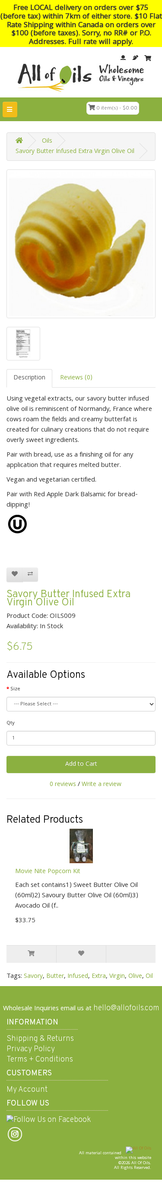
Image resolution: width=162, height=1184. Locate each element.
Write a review (101, 785)
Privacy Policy (30, 1049)
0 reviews (63, 785)
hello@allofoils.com (126, 1008)
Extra (99, 976)
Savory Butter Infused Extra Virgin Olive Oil (75, 152)
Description (29, 378)
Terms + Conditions (39, 1060)
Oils (47, 141)
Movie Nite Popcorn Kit (47, 872)
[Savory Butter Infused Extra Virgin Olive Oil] (81, 243)
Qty (10, 723)
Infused (77, 976)
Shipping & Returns (40, 1039)
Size (15, 689)
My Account (27, 1090)
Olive (135, 976)
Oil (149, 976)
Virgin (117, 976)
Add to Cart (81, 764)
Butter (55, 976)
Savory (33, 976)
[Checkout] (147, 59)
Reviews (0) (76, 378)
